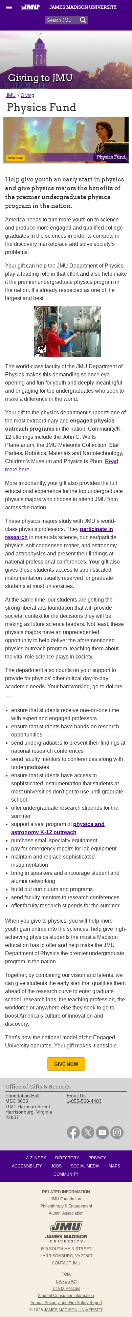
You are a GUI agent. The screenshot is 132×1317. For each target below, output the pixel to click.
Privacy (97, 1158)
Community (66, 1174)
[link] (73, 1137)
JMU (11, 95)
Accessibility (27, 1166)
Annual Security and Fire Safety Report (66, 1302)
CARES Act (66, 1281)
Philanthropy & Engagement (66, 1206)
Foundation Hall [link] (22, 1095)
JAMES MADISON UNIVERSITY (73, 1310)
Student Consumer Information (66, 1295)
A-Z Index (36, 1158)
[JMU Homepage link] (66, 1241)
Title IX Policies (66, 1288)
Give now (66, 1064)
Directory (67, 1158)
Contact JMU (66, 1263)
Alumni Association (66, 1213)
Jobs (56, 1166)
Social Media (85, 1166)
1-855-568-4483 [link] (84, 1101)
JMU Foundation (66, 1199)
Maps (114, 1166)
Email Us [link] (76, 1095)
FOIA (66, 1274)
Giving (27, 95)
